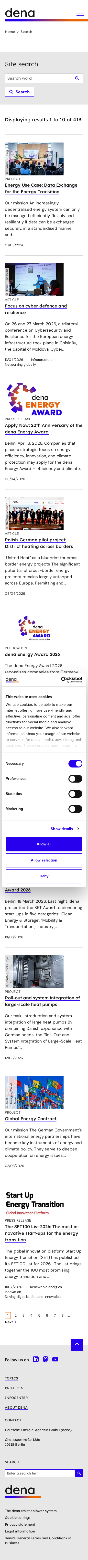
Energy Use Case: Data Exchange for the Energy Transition (41, 188)
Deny (44, 876)
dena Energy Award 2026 (32, 654)
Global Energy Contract (30, 1118)
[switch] (75, 779)
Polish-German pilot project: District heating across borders (39, 543)
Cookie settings (18, 1517)
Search (26, 31)
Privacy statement (20, 1524)
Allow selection (44, 860)
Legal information (20, 1531)
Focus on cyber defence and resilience (36, 309)
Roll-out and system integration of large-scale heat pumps (42, 1001)
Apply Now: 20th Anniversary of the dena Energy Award (44, 428)
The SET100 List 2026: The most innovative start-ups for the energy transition (42, 1233)
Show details (62, 829)
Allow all (44, 844)
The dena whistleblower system (31, 1511)
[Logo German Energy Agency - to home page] (24, 14)
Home (10, 31)
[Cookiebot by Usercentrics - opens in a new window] (62, 680)
